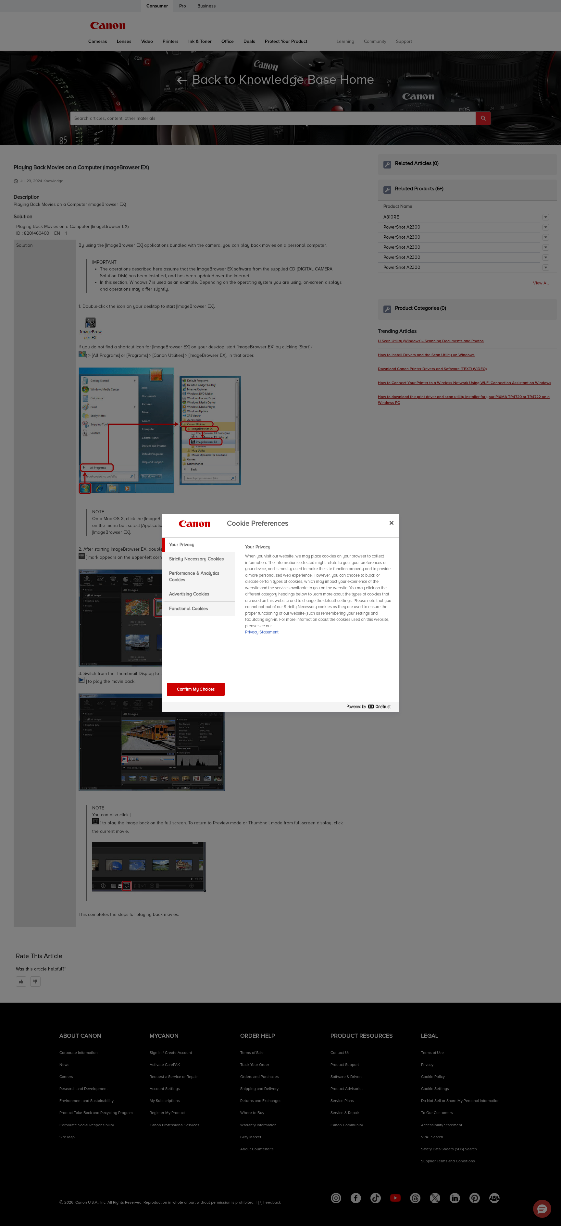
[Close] (391, 523)
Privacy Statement (262, 632)
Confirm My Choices (196, 689)
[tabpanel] (319, 591)
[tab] (198, 545)
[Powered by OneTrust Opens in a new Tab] (371, 708)
